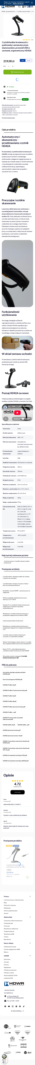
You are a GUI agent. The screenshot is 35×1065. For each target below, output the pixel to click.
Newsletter (7, 939)
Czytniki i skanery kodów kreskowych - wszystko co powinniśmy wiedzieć (14, 635)
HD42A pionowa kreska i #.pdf (12, 735)
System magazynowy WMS (12, 949)
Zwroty (6, 913)
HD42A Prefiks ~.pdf (9, 712)
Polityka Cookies (9, 973)
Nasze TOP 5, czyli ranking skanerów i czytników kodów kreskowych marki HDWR (16, 650)
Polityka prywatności (10, 970)
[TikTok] (23, 1006)
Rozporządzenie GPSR (10, 975)
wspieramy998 (8, 978)
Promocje (7, 926)
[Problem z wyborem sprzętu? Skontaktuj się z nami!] (23, 7)
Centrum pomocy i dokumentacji (13, 900)
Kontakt (6, 962)
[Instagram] (12, 1006)
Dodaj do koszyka (18, 72)
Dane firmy (7, 959)
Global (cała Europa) (10, 946)
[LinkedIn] (20, 1006)
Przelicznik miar (8, 923)
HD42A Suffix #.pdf (9, 725)
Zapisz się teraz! (18, 3)
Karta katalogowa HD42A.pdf (12, 679)
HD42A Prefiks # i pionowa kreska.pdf (15, 690)
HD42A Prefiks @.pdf (9, 701)
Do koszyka (27, 877)
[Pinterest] (16, 1006)
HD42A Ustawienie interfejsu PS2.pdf (15, 755)
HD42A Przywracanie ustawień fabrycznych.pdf (13, 718)
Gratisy (6, 937)
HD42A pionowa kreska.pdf (12, 730)
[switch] (4, 1062)
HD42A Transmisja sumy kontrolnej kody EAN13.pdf (16, 742)
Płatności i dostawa (10, 905)
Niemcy (6, 952)
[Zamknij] (31, 2)
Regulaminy (7, 967)
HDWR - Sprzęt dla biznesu (8, 11)
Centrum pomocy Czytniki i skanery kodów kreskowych (17, 562)
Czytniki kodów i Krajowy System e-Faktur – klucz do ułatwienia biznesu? (16, 584)
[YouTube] (9, 1006)
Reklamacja (7, 908)
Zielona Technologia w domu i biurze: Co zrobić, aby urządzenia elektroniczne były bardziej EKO (17, 642)
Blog (5, 902)
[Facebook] (5, 1006)
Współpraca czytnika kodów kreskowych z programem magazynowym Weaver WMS (15, 614)
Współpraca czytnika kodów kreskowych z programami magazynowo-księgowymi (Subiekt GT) (17, 627)
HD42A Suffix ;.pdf (23, 725)
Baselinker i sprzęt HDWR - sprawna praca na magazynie (16, 591)
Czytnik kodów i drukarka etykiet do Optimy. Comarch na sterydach (16, 577)
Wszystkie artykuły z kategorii (15, 657)
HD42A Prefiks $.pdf (9, 696)
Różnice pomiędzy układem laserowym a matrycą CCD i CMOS (15, 598)
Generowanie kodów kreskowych (13, 621)
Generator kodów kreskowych (13, 920)
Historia (6, 964)
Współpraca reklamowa (11, 928)
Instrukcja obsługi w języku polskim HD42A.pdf (14, 673)
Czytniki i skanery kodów (23, 11)
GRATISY (25, 99)
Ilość (4, 66)
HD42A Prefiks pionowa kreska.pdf (14, 707)
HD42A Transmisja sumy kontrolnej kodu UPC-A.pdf (16, 749)
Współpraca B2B (9, 934)
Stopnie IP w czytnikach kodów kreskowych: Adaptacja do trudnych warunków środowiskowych (16, 606)
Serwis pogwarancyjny (10, 910)
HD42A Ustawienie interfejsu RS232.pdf (15, 761)
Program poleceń (9, 931)
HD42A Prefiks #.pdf (9, 685)
